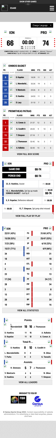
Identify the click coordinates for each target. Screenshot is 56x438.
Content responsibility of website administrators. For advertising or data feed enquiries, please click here (28, 414)
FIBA (18, 401)
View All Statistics (28, 310)
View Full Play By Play (28, 215)
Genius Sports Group (37, 401)
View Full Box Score (28, 154)
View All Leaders (28, 382)
